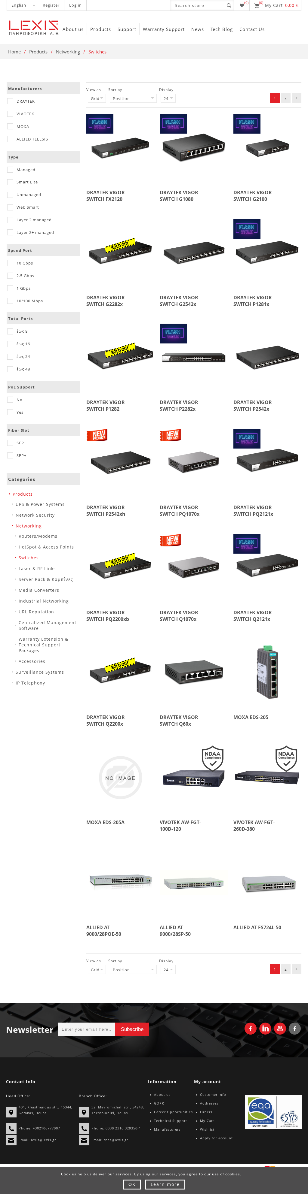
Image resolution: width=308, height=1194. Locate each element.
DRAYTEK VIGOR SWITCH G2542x (179, 300)
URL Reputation (36, 612)
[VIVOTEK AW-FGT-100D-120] (194, 778)
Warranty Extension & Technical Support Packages (43, 644)
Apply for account (216, 1138)
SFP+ (21, 455)
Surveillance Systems (40, 672)
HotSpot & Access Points (46, 547)
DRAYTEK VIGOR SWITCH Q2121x (252, 615)
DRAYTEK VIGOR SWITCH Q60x (179, 720)
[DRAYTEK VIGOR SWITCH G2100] (267, 148)
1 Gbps (24, 288)
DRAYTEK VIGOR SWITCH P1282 (105, 405)
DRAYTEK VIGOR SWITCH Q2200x (105, 720)
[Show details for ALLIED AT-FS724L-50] (267, 883)
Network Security (35, 515)
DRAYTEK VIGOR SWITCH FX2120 (105, 195)
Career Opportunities (173, 1112)
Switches (29, 558)
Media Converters (39, 590)
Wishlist (207, 1129)
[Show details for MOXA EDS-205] (267, 672)
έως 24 (23, 356)
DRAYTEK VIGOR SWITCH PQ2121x (253, 510)
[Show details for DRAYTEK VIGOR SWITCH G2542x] (194, 253)
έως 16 (23, 343)
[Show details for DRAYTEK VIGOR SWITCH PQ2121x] (267, 463)
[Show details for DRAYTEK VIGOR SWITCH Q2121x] (267, 568)
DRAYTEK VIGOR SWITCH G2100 (252, 195)
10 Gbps (25, 263)
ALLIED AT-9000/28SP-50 (175, 930)
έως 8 (22, 331)
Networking (68, 52)
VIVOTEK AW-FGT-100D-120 (180, 825)
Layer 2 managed (34, 219)
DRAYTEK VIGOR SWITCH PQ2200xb (107, 615)
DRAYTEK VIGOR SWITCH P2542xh (105, 510)
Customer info (213, 1094)
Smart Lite (27, 182)
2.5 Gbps (25, 275)
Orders (206, 1112)
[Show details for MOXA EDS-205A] (120, 778)
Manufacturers (167, 1129)
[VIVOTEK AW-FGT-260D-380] (267, 778)
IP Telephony (30, 683)
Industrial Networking (44, 601)
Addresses (209, 1103)
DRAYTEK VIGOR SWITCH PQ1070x (179, 510)
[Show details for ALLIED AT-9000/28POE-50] (120, 883)
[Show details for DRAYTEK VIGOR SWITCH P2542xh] (120, 463)
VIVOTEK (25, 113)
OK (132, 1184)
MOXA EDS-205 (250, 717)
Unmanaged (29, 194)
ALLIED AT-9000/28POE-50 (103, 930)
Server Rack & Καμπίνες (46, 579)
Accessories (32, 661)
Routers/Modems (38, 536)
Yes (20, 412)
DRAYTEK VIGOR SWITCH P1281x (252, 300)
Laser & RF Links (37, 568)
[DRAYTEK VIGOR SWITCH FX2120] (120, 148)
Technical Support (170, 1120)
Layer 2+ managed (35, 232)
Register (51, 5)
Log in (75, 5)
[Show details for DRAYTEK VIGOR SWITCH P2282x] (194, 357)
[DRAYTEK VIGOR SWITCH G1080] (194, 148)
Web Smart (28, 207)
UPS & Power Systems (40, 504)
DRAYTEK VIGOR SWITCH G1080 (179, 195)
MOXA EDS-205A (105, 822)
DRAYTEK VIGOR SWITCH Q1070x (179, 615)
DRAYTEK (26, 101)
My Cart (207, 1120)
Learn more (165, 1184)
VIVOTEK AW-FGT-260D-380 (254, 825)
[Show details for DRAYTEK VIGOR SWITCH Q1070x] (194, 568)
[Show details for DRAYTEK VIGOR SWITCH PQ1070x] (194, 463)
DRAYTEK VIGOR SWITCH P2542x (252, 405)
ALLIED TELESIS (32, 139)
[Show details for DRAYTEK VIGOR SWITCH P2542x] (267, 357)
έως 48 (23, 369)
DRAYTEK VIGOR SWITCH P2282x (179, 405)
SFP (20, 443)
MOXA (23, 126)
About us (162, 1094)
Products (38, 52)
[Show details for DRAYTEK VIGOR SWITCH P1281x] (267, 253)
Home (14, 52)
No (20, 399)
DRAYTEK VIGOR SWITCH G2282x (105, 300)
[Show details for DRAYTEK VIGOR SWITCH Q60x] (194, 672)
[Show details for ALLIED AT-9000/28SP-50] (194, 883)
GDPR (159, 1103)
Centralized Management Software (47, 625)
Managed (26, 169)
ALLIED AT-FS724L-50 (257, 927)
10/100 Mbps (30, 301)
